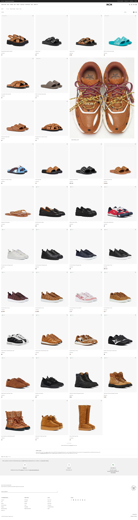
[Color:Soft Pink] (70, 311)
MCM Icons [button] (27, 4)
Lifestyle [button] (22, 4)
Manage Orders (120, 1)
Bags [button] (8, 4)
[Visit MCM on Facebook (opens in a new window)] (71, 499)
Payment (2, 503)
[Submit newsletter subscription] (57, 491)
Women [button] (11, 4)
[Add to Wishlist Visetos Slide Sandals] (67, 144)
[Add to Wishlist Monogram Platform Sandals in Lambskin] (33, 16)
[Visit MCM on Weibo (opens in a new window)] (80, 499)
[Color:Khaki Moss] (72, 183)
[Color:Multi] (104, 226)
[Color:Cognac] (1, 54)
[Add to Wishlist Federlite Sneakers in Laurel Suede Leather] (33, 358)
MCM (2, 456)
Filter (125, 12)
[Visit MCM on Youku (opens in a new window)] (82, 499)
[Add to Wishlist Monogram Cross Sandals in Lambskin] (33, 144)
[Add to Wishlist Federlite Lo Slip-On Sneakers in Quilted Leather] (135, 315)
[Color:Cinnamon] (1, 311)
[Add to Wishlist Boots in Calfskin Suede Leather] (101, 401)
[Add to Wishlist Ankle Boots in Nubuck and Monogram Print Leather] (101, 358)
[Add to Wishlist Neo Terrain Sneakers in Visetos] (135, 230)
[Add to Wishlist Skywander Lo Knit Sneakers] (67, 358)
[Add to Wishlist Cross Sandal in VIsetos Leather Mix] (33, 58)
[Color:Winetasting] (1, 183)
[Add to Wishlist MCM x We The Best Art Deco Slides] (135, 16)
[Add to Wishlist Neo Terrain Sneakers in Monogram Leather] (33, 230)
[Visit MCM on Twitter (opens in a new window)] (75, 499)
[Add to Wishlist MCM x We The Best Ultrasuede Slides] (67, 58)
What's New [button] (3, 4)
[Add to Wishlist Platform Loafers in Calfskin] (101, 187)
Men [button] (15, 4)
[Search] (129, 4)
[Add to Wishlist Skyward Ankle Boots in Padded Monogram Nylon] (33, 401)
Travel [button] (18, 4)
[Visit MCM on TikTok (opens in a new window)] (84, 499)
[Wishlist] (134, 4)
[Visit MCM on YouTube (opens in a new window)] (78, 499)
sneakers (47, 452)
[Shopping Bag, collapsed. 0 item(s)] (136, 4)
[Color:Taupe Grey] (36, 97)
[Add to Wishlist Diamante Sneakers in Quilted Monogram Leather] (33, 315)
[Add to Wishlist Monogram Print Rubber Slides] (33, 101)
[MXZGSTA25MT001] (102, 97)
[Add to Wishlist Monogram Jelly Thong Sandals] (33, 187)
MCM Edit (25, 501)
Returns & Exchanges (4, 508)
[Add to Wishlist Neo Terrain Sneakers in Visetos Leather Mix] (101, 272)
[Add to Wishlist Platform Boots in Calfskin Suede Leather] (67, 401)
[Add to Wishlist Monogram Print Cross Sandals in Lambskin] (67, 101)
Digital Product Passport (27, 508)
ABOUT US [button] (36, 4)
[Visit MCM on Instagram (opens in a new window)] (73, 499)
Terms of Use (49, 501)
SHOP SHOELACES (75, 139)
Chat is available (113, 472)
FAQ (2, 501)
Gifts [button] (32, 4)
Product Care (3, 510)
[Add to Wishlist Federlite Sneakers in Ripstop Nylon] (135, 187)
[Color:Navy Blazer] (70, 268)
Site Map (25, 503)
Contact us (126, 1)
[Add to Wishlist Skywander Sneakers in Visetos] (101, 315)
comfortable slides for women (44, 453)
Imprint (48, 508)
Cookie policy (49, 505)
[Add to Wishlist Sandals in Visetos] (67, 16)
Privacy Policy (49, 503)
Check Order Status (3, 505)
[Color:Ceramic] (104, 55)
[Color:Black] (36, 55)
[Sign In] (131, 4)
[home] (109, 5)
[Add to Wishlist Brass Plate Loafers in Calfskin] (67, 187)
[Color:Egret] (1, 268)
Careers (25, 505)
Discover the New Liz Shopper (9, 1)
